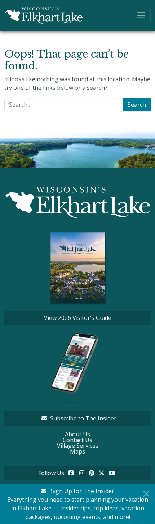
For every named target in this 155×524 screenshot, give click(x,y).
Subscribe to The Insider (83, 418)
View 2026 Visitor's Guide (77, 318)
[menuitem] (77, 434)
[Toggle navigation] (141, 15)
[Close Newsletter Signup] (146, 494)
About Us (77, 434)
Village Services (77, 446)
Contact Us (77, 440)
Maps (77, 451)
